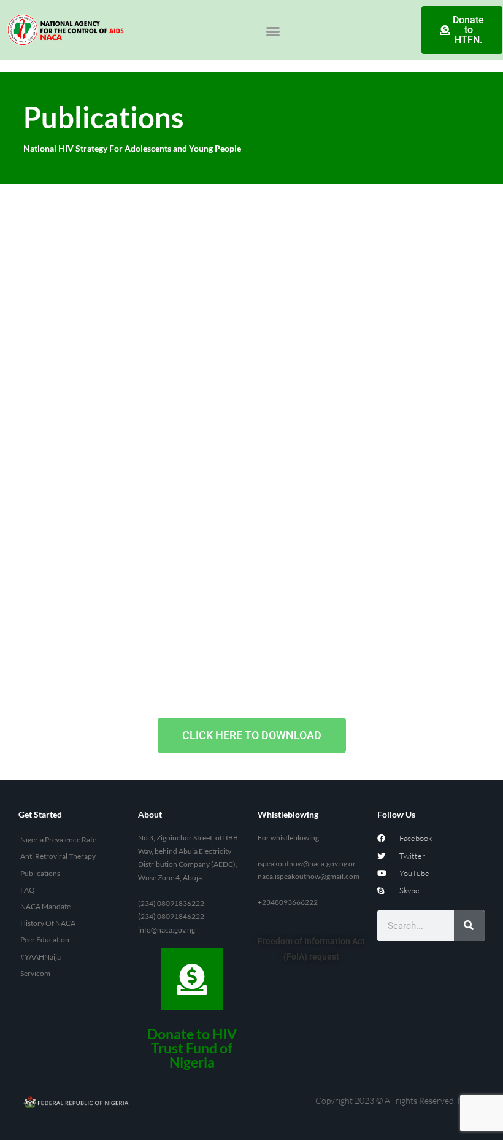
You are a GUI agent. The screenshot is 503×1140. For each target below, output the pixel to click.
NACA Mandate (45, 906)
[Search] (469, 925)
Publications (40, 873)
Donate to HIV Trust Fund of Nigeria (192, 1048)
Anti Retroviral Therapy (58, 856)
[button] (273, 31)
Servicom (35, 973)
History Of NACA (47, 923)
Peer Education (44, 939)
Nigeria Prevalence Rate (58, 839)
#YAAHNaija (40, 956)
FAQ (27, 889)
